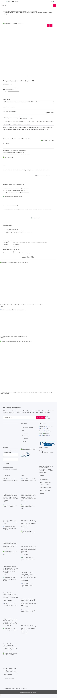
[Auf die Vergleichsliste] (48, 25)
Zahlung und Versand (27, 427)
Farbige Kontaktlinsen (41, 242)
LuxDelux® (16, 246)
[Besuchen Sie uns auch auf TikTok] (4, 686)
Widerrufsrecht (26, 435)
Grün (14, 251)
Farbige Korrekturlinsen (19, 242)
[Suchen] (54, 5)
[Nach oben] (0, 695)
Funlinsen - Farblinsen (30, 242)
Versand (25, 688)
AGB (23, 430)
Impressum (25, 438)
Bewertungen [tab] (7, 124)
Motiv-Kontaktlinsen (45, 490)
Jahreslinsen (16, 244)
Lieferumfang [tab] (31, 121)
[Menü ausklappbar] (3, 1)
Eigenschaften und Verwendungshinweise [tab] (14, 121)
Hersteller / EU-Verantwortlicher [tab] (45, 121)
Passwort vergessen (8, 467)
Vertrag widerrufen (9, 678)
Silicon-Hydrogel (44, 479)
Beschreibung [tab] (23, 118)
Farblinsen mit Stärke (13, 91)
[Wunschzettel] (48, 1)
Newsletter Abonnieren (47, 417)
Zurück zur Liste (6, 11)
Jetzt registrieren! (12, 469)
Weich (14, 247)
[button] (46, 1)
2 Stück (15, 249)
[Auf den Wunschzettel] (51, 25)
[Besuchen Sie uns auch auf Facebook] (4, 682)
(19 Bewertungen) (7, 84)
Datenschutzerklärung (28, 410)
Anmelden (6, 463)
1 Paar (18, 249)
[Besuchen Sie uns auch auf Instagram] (4, 684)
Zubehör (42, 493)
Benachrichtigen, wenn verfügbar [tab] (21, 124)
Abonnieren (40, 417)
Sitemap (24, 441)
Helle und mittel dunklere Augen (21, 252)
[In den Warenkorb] (4, 22)
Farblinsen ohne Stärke (45, 487)
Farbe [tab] (31, 118)
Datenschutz (25, 433)
